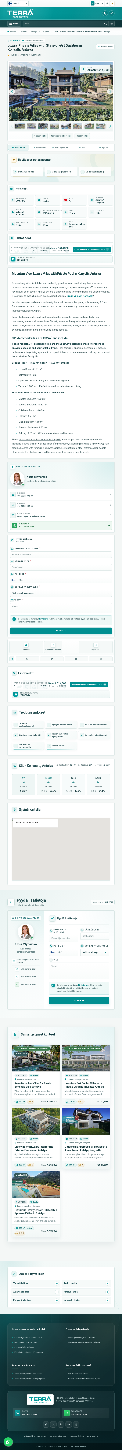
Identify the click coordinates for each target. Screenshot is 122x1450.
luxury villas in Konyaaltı (80, 296)
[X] (53, 1424)
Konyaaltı (36, 55)
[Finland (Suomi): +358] (13, 580)
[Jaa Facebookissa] (27, 659)
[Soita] (105, 13)
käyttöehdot (44, 619)
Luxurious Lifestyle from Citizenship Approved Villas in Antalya (35, 1212)
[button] (14, 115)
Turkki (14, 55)
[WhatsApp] (112, 13)
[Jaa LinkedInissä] (76, 659)
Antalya (24, 55)
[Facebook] (46, 1424)
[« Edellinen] (12, 91)
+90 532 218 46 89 (28, 969)
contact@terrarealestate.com (28, 961)
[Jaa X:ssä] (52, 659)
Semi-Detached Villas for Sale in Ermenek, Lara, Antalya (32, 1085)
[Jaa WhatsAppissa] (101, 659)
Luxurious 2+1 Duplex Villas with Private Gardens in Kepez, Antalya (84, 1085)
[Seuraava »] (110, 91)
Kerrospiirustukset (60, 136)
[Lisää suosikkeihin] (112, 3)
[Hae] (105, 23)
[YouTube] (68, 1424)
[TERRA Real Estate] (20, 13)
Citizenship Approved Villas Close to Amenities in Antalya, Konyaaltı (86, 1148)
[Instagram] (76, 1424)
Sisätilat (81, 136)
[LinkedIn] (61, 1424)
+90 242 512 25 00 (28, 977)
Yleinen (39, 136)
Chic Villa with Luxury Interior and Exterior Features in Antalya (33, 1148)
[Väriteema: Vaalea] (107, 3)
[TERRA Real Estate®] (40, 1399)
